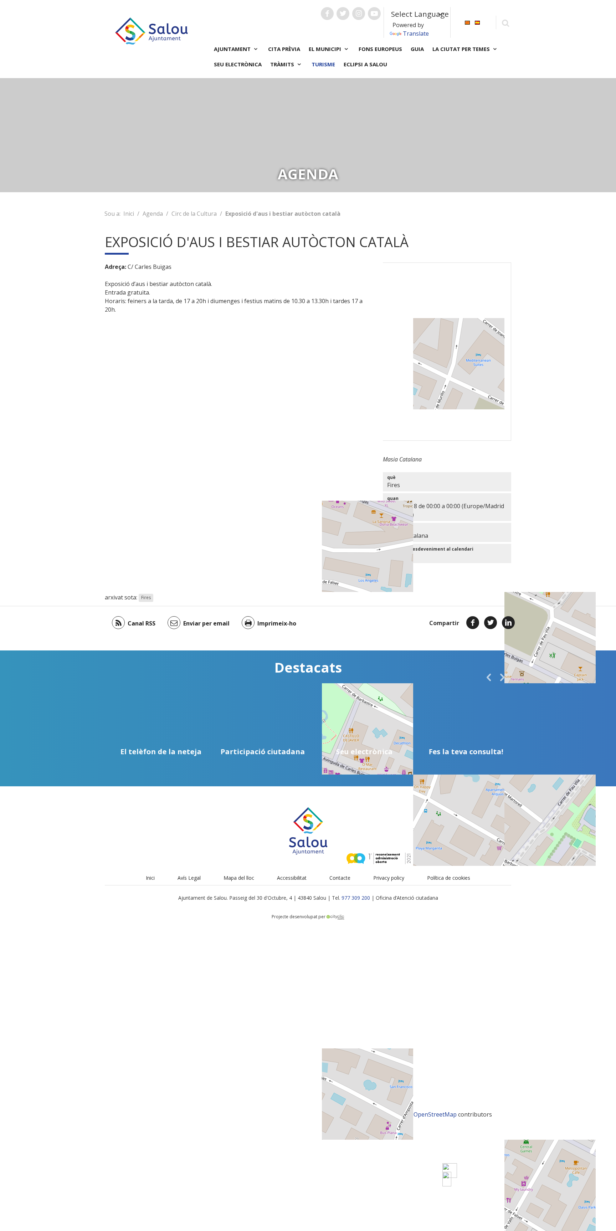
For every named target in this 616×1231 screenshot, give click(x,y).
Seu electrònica (238, 64)
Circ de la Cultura (194, 214)
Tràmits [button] (283, 64)
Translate (416, 33)
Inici (128, 214)
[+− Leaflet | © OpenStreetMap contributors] (447, 351)
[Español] (477, 22)
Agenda (153, 214)
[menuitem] (467, 22)
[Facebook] (472, 622)
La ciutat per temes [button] (461, 48)
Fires (146, 598)
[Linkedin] (508, 622)
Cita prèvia (284, 48)
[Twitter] (490, 622)
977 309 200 (356, 897)
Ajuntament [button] (233, 48)
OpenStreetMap (435, 1114)
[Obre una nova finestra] (327, 13)
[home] (151, 30)
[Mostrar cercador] (505, 23)
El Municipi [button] (326, 48)
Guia (417, 48)
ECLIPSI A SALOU (365, 64)
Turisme (323, 64)
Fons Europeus (380, 48)
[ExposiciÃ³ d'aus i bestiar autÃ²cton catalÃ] (446, 1179)
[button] (488, 677)
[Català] (467, 22)
